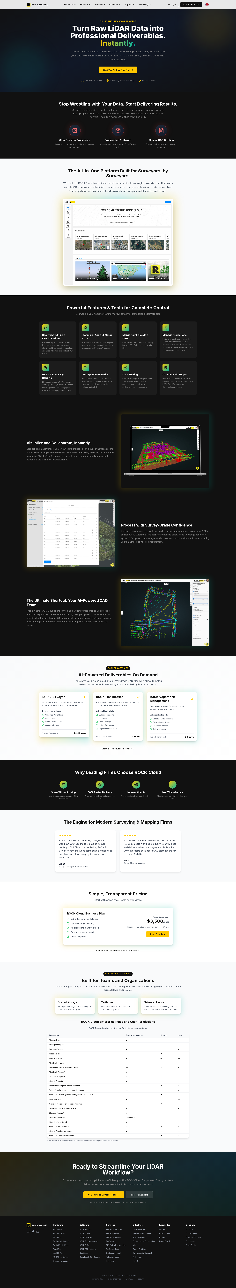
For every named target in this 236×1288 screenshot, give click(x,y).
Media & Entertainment (142, 1233)
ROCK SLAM (84, 1245)
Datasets (162, 1237)
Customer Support (113, 1253)
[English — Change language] (207, 4)
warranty (129, 1279)
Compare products (60, 1261)
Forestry (136, 1261)
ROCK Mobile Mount (61, 1245)
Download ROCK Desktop (90, 1257)
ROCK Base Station (60, 1257)
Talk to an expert (113, 1257)
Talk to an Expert (139, 1195)
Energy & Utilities (139, 1249)
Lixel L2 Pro (57, 1253)
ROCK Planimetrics (113, 1237)
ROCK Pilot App (86, 1229)
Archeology (137, 1257)
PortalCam (57, 1249)
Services (99, 4)
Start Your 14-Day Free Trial (116, 70)
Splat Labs (84, 1253)
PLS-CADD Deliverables (115, 1245)
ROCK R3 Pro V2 (59, 1233)
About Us (189, 1229)
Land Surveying (139, 1229)
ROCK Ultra (57, 1229)
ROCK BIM (110, 1241)
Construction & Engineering (144, 1241)
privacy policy (97, 1279)
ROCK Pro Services (114, 1229)
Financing (110, 1261)
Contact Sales (191, 1233)
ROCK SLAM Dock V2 (61, 1241)
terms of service (114, 1279)
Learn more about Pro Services (117, 748)
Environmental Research (142, 1253)
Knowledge (144, 4)
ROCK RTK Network (88, 1249)
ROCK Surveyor (112, 1233)
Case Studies (164, 1233)
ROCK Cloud (85, 1233)
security (141, 1279)
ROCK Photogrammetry (89, 1241)
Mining (135, 1245)
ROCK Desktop (86, 1237)
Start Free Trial (157, 934)
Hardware (69, 4)
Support (128, 4)
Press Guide (191, 1245)
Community (190, 1241)
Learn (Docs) (164, 1241)
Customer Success (193, 1237)
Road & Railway (139, 1237)
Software (84, 4)
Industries (113, 4)
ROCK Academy (112, 1249)
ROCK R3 (56, 1237)
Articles (162, 1229)
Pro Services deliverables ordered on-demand (117, 950)
